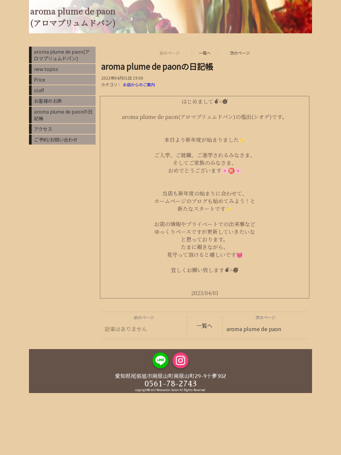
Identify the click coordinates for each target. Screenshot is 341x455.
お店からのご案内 (139, 84)
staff (39, 90)
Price (39, 79)
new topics (46, 69)
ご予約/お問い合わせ (56, 139)
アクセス (43, 129)
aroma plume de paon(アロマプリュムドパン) (62, 55)
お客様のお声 (48, 101)
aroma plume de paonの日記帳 (63, 115)
